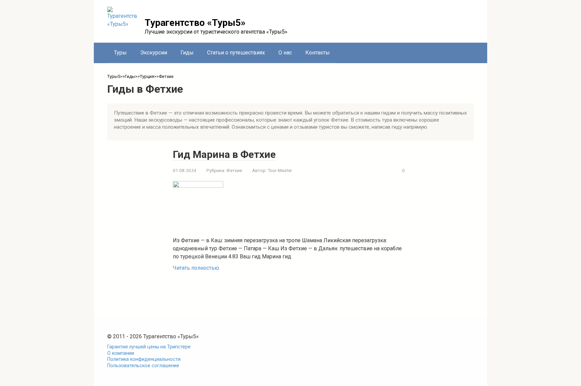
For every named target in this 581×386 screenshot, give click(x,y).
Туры (120, 52)
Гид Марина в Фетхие (224, 154)
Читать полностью (196, 268)
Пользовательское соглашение (143, 366)
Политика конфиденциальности (144, 359)
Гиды (187, 52)
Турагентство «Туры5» (195, 22)
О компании (120, 353)
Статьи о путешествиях (236, 52)
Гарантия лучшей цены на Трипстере (149, 347)
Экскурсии (153, 52)
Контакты (317, 52)
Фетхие (234, 170)
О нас (285, 52)
